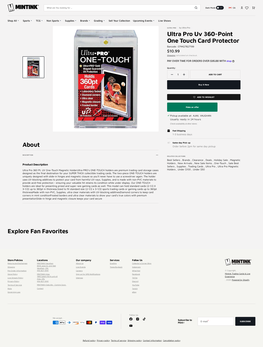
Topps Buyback (116, 267)
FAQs (10, 288)
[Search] (197, 7)
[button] (241, 7)
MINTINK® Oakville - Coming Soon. (51, 285)
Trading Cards (196, 166)
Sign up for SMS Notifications (88, 274)
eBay (134, 292)
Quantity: (171, 68)
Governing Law (14, 292)
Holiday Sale (221, 160)
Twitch (135, 288)
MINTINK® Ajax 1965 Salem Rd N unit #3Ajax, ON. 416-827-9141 (47, 277)
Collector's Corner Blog (141, 263)
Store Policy (13, 274)
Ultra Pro (210, 166)
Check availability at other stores (183, 124)
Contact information (152, 340)
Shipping (171, 55)
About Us (79, 263)
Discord (135, 281)
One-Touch (220, 163)
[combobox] (122, 7)
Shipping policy (135, 340)
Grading (113, 263)
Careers (79, 271)
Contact (40, 288)
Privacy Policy (13, 281)
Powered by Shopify (240, 280)
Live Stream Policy (15, 278)
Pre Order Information (17, 271)
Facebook (136, 274)
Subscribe (245, 321)
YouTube (135, 285)
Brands (186, 160)
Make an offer (192, 109)
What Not (136, 271)
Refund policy (89, 340)
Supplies (182, 166)
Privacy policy (103, 340)
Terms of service (118, 340)
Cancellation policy (171, 340)
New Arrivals (185, 163)
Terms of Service (15, 285)
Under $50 (199, 169)
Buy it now (203, 84)
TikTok (134, 278)
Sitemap (79, 278)
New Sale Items (203, 163)
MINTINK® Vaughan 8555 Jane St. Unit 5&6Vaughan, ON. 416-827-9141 (46, 267)
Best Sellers (174, 160)
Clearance (198, 160)
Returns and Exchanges (17, 263)
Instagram (136, 267)
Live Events (81, 267)
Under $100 (184, 169)
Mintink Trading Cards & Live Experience (237, 275)
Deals (209, 160)
